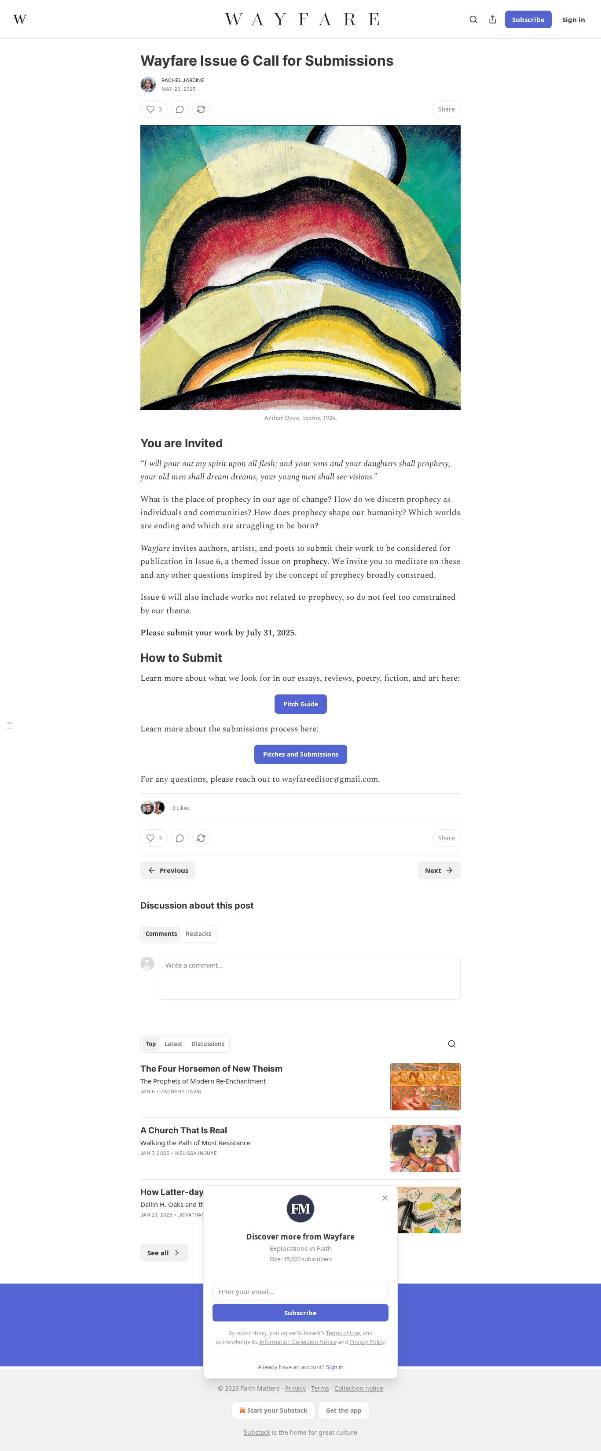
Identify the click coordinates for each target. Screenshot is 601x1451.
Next (433, 870)
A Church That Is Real (183, 1130)
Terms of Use (343, 1333)
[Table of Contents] (10, 725)
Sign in (573, 19)
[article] (300, 1087)
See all (158, 1252)
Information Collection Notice (298, 1342)
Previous (174, 870)
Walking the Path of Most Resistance (195, 1142)
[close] (385, 1198)
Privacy (295, 1388)
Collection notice (358, 1388)
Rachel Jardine (182, 80)
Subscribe (528, 19)
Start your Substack (277, 1410)
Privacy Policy (367, 1342)
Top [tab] (151, 1044)
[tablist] (178, 934)
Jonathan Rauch (201, 1215)
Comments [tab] (161, 934)
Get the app (344, 1410)
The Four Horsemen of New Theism (211, 1069)
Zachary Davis (181, 1091)
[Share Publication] (493, 19)
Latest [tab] (174, 1044)
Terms (320, 1388)
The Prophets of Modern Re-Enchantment (203, 1080)
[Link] (128, 443)
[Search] (473, 19)
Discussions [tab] (207, 1044)
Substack (257, 1432)
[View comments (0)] (180, 109)
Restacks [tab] (198, 934)
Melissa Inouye (196, 1153)
